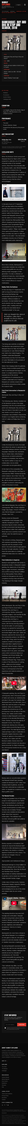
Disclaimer (4, 1097)
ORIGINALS (12, 11)
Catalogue (4, 1070)
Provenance (6, 95)
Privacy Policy (5, 1095)
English (19, 4)
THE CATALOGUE (5, 11)
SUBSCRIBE (21, 1024)
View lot (23, 141)
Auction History (7, 97)
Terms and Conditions (7, 1093)
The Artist (4, 1066)
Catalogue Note (7, 99)
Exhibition (5, 92)
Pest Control (5, 1081)
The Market (4, 1068)
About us (5, 1060)
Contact (3, 1099)
